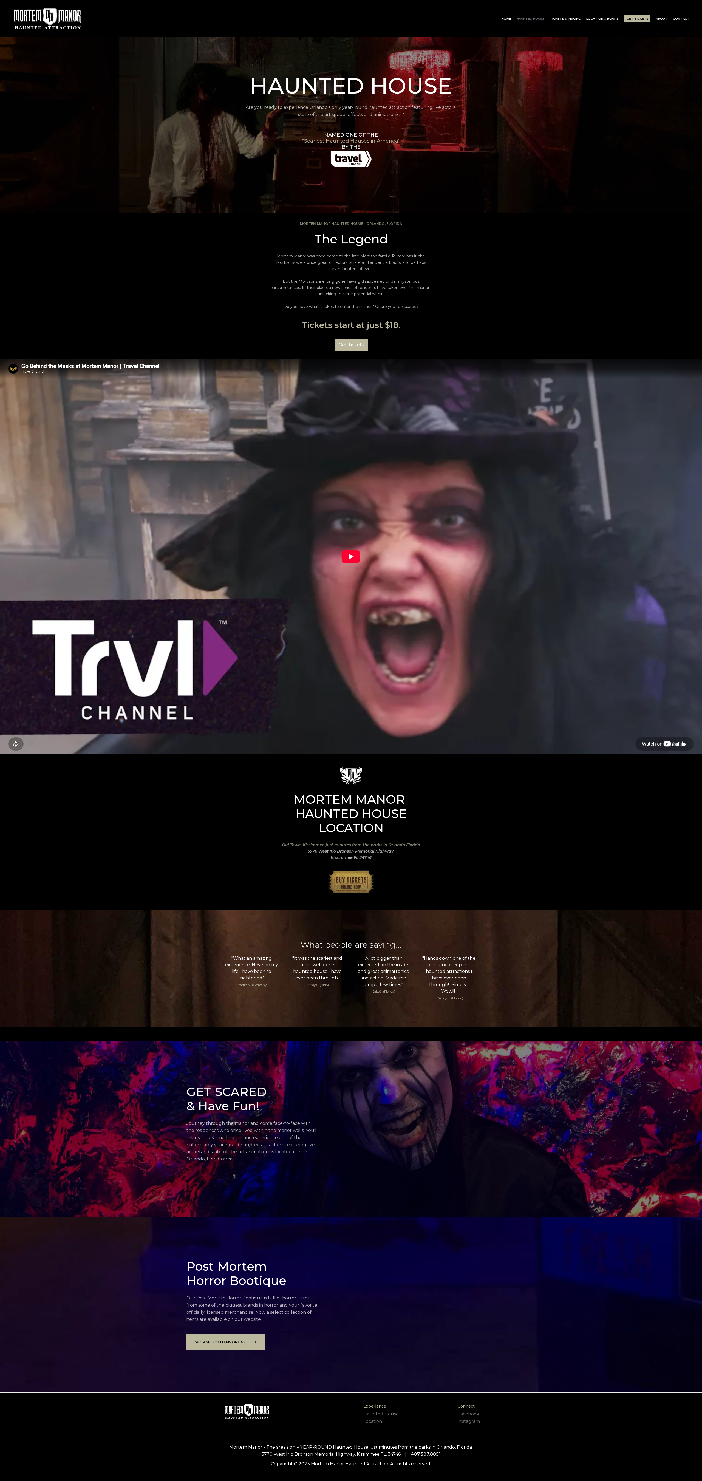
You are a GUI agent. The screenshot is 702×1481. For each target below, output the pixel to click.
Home (506, 19)
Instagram (469, 1421)
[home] (47, 18)
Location (372, 1421)
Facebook (468, 1414)
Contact (681, 19)
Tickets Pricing (565, 19)
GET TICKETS (638, 19)
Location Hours (602, 19)
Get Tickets (351, 344)
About (661, 19)
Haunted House (530, 19)
